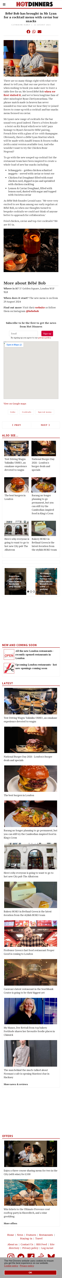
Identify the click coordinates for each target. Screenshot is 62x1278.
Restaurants (46, 1234)
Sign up (47, 333)
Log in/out (47, 1248)
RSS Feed (41, 1244)
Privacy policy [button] (27, 1266)
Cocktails (26, 412)
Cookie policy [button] (11, 1266)
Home (10, 1234)
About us (12, 1244)
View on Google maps (15, 403)
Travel (39, 1238)
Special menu (45, 412)
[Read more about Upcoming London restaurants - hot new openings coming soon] (9, 668)
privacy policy (44, 337)
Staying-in (26, 1238)
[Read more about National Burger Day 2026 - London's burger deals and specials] (43, 448)
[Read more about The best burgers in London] (16, 485)
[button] (23, 31)
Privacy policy (30, 1248)
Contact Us (27, 1244)
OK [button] (30, 1272)
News (20, 1234)
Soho (12, 412)
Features (31, 1234)
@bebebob (32, 311)
